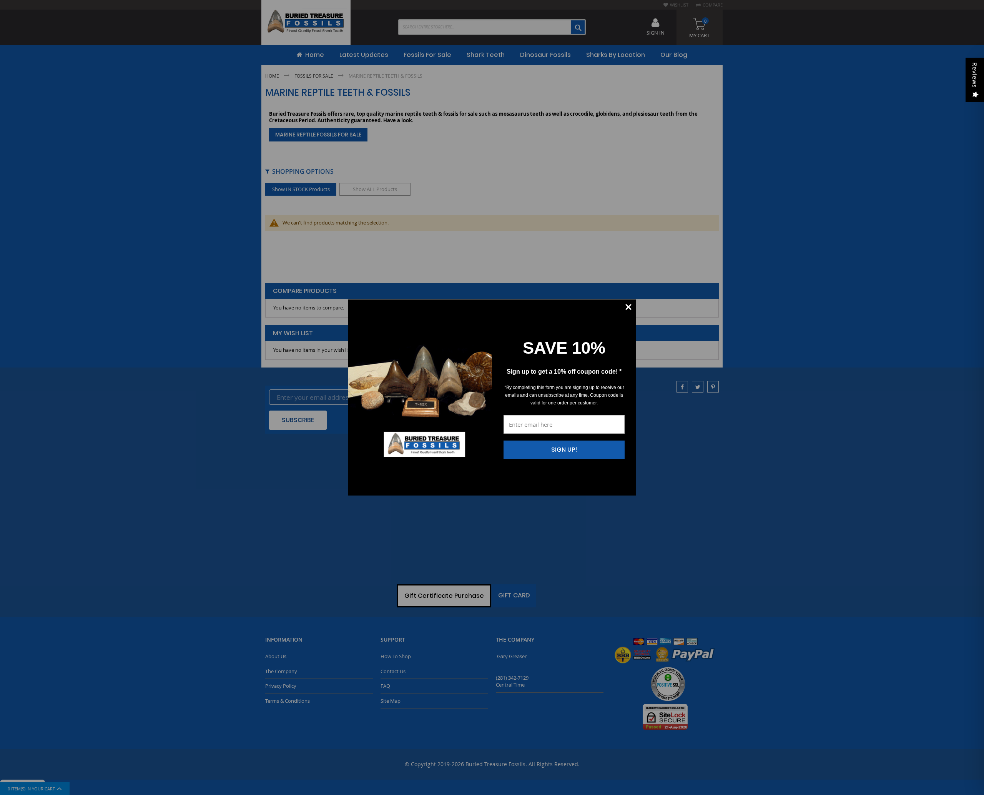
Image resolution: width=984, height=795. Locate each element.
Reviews (975, 75)
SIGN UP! (564, 449)
